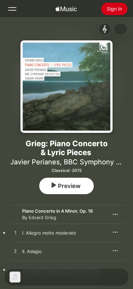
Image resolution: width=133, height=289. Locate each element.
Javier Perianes (35, 162)
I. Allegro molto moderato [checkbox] (49, 233)
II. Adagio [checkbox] (32, 251)
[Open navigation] (12, 8)
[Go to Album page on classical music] (105, 29)
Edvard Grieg (42, 217)
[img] (66, 9)
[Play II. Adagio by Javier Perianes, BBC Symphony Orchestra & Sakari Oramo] (15, 251)
